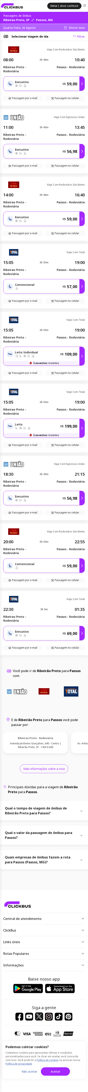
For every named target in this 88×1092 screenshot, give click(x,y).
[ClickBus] (12, 6)
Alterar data (77, 27)
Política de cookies (48, 1060)
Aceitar (55, 1071)
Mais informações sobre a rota (44, 769)
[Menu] (85, 6)
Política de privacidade (19, 1063)
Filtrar (81, 36)
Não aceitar (29, 1071)
